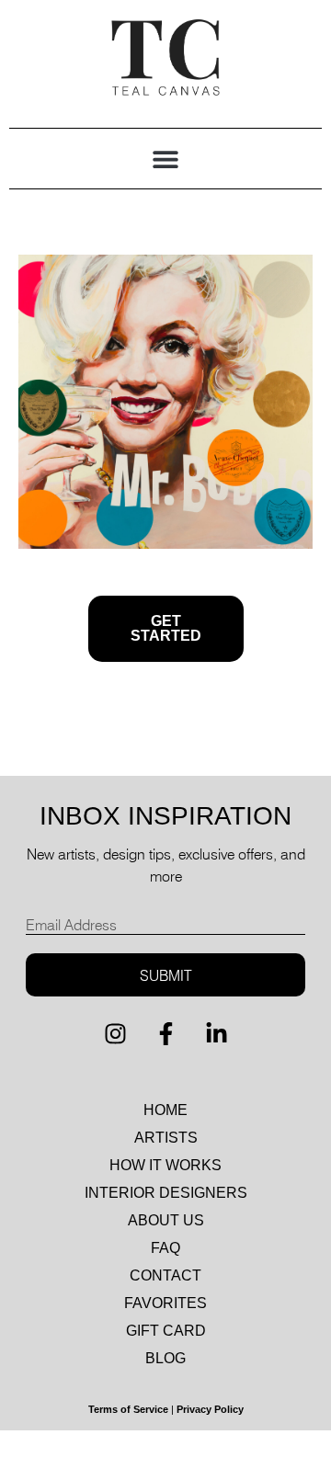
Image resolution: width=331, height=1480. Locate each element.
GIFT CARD (166, 1330)
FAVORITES (165, 1303)
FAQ (165, 1248)
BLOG (165, 1358)
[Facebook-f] (165, 1033)
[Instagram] (115, 1033)
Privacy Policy (210, 1409)
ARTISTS (166, 1137)
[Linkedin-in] (216, 1033)
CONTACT (165, 1275)
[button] (166, 158)
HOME (165, 1110)
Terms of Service (128, 1409)
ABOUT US (166, 1220)
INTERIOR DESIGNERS (166, 1193)
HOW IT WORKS (165, 1165)
